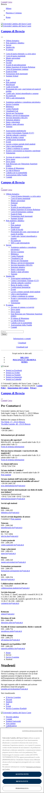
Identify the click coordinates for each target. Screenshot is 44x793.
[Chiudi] (2, 188)
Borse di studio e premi (15, 137)
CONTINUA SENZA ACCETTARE (32, 731)
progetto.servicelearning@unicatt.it (14, 689)
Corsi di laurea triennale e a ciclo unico (21, 54)
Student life (10, 47)
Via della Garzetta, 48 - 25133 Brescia (15, 424)
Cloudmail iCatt (12, 111)
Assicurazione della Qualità (16, 175)
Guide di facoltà (12, 87)
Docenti (9, 700)
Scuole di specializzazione (16, 65)
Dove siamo (10, 159)
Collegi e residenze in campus (17, 148)
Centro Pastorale (12, 109)
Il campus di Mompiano (15, 168)
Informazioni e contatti (22, 339)
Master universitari (13, 58)
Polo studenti (11, 82)
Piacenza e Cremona (14, 13)
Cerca (4, 334)
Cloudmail (22, 343)
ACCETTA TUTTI (22, 774)
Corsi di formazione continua (17, 69)
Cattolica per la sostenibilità (16, 173)
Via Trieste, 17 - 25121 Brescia (13, 422)
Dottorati (9, 60)
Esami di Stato (11, 71)
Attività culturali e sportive (16, 135)
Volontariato (10, 153)
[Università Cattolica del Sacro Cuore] (16, 25)
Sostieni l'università (13, 721)
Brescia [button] (4, 4)
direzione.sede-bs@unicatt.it (12, 623)
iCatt (8, 80)
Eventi (8, 142)
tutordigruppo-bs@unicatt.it (11, 528)
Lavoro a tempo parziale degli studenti (20, 144)
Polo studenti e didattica (15, 43)
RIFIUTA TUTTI (22, 781)
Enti (7, 704)
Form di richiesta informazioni (12, 447)
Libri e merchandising (14, 146)
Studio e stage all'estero (15, 124)
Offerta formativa (12, 41)
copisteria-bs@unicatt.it (10, 603)
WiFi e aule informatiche (15, 98)
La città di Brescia (13, 170)
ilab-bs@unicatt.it (8, 579)
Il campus (9, 49)
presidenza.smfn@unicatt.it (11, 631)
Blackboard (10, 85)
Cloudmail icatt (22, 347)
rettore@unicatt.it (7, 614)
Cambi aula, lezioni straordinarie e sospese (22, 93)
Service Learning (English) (16, 708)
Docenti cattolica (12, 717)
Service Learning (12, 104)
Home (8, 653)
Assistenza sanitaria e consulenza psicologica (23, 102)
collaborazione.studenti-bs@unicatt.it (15, 588)
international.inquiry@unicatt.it (13, 499)
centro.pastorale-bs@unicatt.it (12, 545)
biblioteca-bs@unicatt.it (10, 512)
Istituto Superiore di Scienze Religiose (20, 67)
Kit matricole (11, 96)
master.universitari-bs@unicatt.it (13, 562)
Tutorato (9, 126)
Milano (8, 8)
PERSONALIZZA (22, 788)
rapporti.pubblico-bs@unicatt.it (13, 648)
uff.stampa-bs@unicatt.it (10, 640)
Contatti (9, 177)
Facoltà (8, 63)
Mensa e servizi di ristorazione (17, 115)
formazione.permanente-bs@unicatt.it (15, 571)
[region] (22, 760)
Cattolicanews (11, 726)
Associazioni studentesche (16, 131)
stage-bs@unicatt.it (8, 553)
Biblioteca (10, 106)
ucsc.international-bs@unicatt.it (13, 486)
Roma (8, 17)
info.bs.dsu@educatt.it (9, 536)
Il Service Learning (13, 697)
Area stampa (11, 723)
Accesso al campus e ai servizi (17, 157)
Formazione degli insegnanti (17, 74)
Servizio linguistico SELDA (17, 118)
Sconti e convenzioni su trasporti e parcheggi (23, 151)
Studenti (9, 702)
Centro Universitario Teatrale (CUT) (20, 133)
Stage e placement (13, 122)
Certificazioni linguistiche (16, 140)
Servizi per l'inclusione (14, 113)
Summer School (12, 76)
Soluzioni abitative (13, 120)
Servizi (8, 45)
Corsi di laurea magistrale (15, 56)
